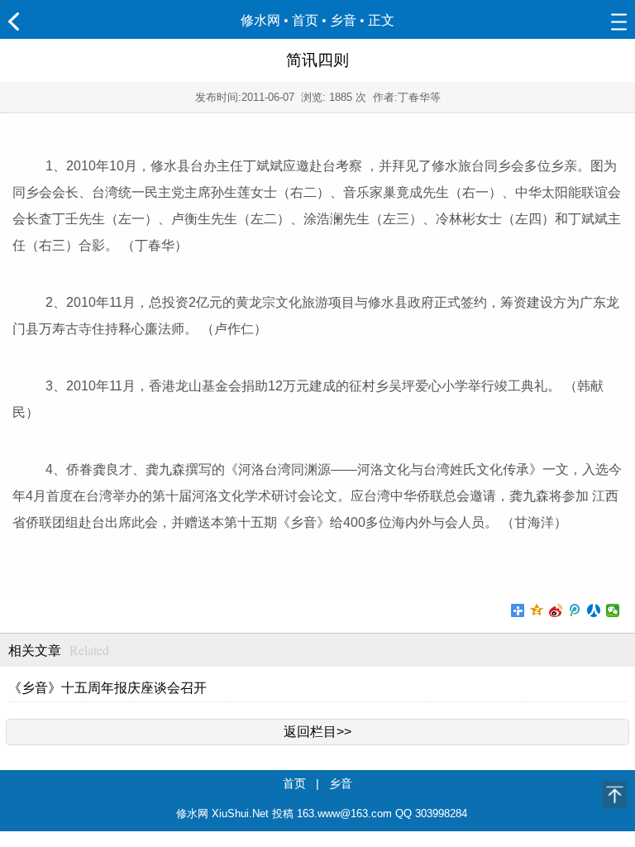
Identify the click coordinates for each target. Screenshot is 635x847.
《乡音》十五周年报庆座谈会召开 (107, 688)
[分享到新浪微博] (556, 610)
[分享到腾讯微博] (575, 610)
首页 (294, 783)
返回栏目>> (317, 732)
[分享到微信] (613, 610)
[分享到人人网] (594, 610)
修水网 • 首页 (279, 20)
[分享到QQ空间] (537, 610)
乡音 (343, 20)
